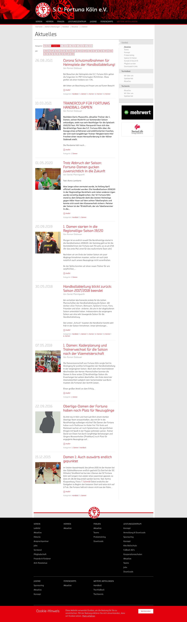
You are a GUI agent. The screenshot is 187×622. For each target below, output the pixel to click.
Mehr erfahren (88, 616)
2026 (46, 51)
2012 (51, 54)
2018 (89, 51)
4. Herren (89, 46)
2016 (100, 51)
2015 (105, 51)
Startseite (38, 27)
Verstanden (146, 611)
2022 (68, 51)
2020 (79, 51)
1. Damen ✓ (55, 46)
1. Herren (64, 46)
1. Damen (83, 94)
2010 (61, 54)
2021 (73, 51)
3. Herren (80, 46)
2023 (62, 51)
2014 (110, 51)
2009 (66, 54)
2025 (51, 51)
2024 (57, 51)
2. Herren (72, 46)
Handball (47, 46)
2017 (94, 51)
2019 (84, 51)
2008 (72, 54)
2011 (56, 54)
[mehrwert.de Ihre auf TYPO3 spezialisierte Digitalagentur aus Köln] (137, 112)
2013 (45, 54)
